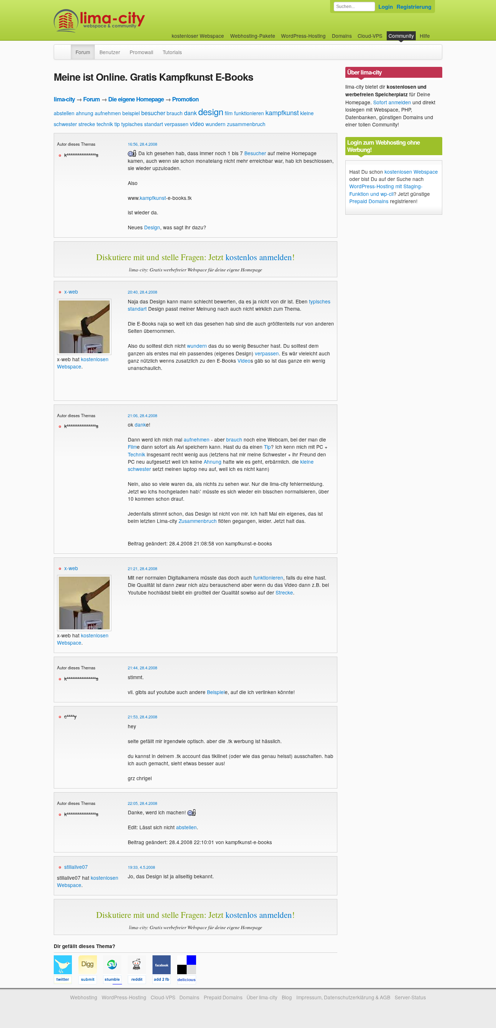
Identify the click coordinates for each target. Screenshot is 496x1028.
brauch (175, 113)
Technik (136, 454)
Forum (83, 52)
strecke (86, 124)
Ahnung (212, 461)
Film (132, 446)
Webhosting (83, 997)
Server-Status (410, 997)
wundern (215, 124)
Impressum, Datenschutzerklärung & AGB (343, 997)
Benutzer (109, 52)
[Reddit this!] (140, 980)
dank (190, 113)
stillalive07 (76, 866)
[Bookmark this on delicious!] (188, 980)
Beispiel (216, 692)
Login (385, 6)
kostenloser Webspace (198, 35)
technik (105, 124)
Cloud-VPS (370, 35)
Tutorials (172, 52)
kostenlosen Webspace (411, 171)
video (197, 124)
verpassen (176, 124)
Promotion (185, 99)
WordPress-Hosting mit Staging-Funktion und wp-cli (386, 189)
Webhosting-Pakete (252, 35)
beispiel (131, 113)
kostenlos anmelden (258, 256)
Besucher (255, 153)
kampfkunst (282, 112)
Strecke (284, 592)
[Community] (66, 48)
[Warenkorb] (436, 32)
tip (117, 124)
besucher (153, 113)
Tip (267, 446)
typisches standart (142, 124)
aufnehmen (108, 113)
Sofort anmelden (392, 102)
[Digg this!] (90, 980)
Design (152, 227)
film (229, 113)
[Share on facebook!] (165, 980)
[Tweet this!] (66, 980)
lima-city (64, 99)
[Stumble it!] (115, 980)
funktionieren (249, 113)
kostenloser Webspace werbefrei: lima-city (126, 21)
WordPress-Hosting (303, 35)
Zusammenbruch (198, 520)
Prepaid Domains (369, 201)
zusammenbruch (246, 124)
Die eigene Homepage (136, 99)
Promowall (141, 52)
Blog (287, 997)
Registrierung (414, 6)
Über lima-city (262, 997)
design (210, 111)
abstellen (64, 113)
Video (244, 360)
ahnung (84, 113)
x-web (71, 291)
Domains (342, 35)
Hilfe (425, 35)
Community (401, 35)
